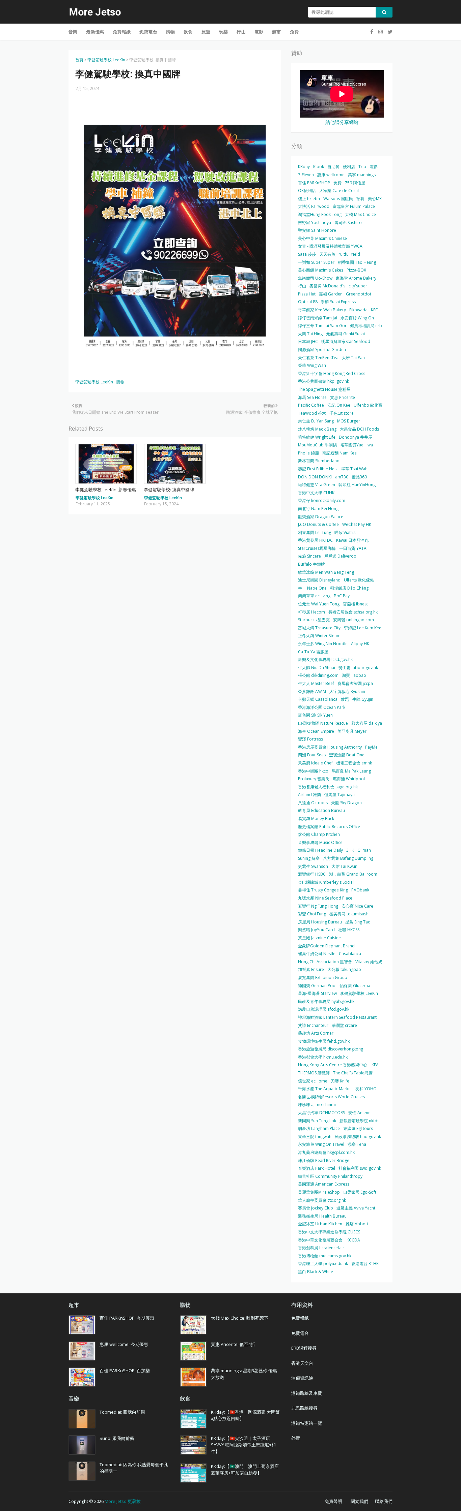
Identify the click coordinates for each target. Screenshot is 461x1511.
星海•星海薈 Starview (317, 993)
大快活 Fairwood (313, 206)
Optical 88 (308, 302)
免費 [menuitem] (294, 32)
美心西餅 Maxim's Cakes (320, 270)
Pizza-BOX (356, 270)
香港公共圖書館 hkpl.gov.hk (323, 381)
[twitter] (389, 32)
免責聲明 (333, 1501)
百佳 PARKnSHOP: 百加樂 (125, 1370)
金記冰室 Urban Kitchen (320, 1224)
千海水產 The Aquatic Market (325, 1089)
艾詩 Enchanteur (313, 1025)
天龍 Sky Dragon (346, 803)
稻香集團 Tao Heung (357, 262)
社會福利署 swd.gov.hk (359, 1168)
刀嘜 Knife (340, 1081)
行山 (302, 286)
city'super (358, 286)
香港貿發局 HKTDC (315, 540)
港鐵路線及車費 (306, 1393)
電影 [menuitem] (258, 32)
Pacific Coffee (311, 405)
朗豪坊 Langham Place (319, 1128)
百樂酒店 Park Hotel (316, 1168)
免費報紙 (300, 1318)
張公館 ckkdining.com (318, 675)
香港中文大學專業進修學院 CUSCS (329, 1232)
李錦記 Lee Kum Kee (362, 628)
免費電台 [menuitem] (148, 32)
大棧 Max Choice (360, 214)
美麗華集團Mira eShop (319, 1192)
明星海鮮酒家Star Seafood (345, 341)
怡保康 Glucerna (355, 985)
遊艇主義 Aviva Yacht (355, 1208)
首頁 (79, 60)
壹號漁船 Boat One (346, 755)
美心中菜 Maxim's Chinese (322, 238)
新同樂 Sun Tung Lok (317, 1121)
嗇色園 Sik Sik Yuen (315, 715)
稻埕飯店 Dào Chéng (349, 588)
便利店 (349, 166)
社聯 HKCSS (348, 930)
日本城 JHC (308, 341)
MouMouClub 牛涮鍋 (317, 445)
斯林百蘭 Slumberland (319, 461)
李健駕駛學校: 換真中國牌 (169, 489)
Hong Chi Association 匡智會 (325, 962)
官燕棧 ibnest (355, 604)
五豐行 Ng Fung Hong (318, 906)
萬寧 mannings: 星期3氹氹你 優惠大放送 (244, 1373)
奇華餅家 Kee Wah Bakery (322, 310)
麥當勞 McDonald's (327, 286)
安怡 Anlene (359, 1112)
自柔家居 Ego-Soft (359, 1192)
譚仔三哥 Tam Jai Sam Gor (322, 325)
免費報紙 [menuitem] (122, 32)
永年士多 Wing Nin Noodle (323, 644)
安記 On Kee (338, 405)
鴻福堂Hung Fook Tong (320, 214)
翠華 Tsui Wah (354, 469)
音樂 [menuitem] (73, 32)
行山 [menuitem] (241, 32)
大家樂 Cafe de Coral (339, 190)
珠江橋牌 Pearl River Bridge (323, 1160)
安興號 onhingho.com (353, 620)
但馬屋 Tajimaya (339, 794)
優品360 (359, 477)
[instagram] (380, 32)
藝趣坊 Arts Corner (315, 1033)
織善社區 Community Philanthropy (330, 1176)
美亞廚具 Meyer (352, 731)
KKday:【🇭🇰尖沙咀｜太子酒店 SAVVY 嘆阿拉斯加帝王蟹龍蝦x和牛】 (243, 1444)
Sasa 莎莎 (307, 254)
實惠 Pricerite (342, 397)
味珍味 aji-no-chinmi (317, 1104)
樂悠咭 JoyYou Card (316, 930)
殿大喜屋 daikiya (366, 723)
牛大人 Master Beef (316, 683)
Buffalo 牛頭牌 (311, 564)
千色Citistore (341, 413)
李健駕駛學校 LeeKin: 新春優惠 (105, 489)
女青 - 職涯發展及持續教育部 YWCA (330, 246)
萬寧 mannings (362, 175)
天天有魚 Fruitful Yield (339, 254)
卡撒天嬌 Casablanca (317, 699)
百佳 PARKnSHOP (314, 183)
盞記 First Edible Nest (318, 469)
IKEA (375, 1065)
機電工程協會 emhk (354, 763)
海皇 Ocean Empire (316, 731)
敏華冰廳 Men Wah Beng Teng (326, 572)
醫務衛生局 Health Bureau (322, 1216)
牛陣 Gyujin (362, 699)
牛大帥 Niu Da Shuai (316, 667)
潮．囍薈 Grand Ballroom (353, 874)
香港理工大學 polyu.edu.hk (323, 1263)
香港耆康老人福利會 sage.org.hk (328, 787)
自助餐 (333, 166)
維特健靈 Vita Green (316, 484)
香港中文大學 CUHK (316, 493)
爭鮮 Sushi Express (338, 302)
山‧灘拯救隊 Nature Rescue (323, 723)
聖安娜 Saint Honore (317, 230)
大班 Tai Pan (353, 357)
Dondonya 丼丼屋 (355, 437)
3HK (350, 850)
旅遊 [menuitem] (205, 32)
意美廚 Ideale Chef (315, 763)
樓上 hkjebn (309, 198)
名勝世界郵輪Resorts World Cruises (331, 1097)
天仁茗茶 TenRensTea (318, 357)
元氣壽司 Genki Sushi (345, 334)
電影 (374, 166)
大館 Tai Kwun (344, 866)
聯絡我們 (383, 1501)
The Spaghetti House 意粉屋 (324, 389)
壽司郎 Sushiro (348, 222)
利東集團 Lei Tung (314, 532)
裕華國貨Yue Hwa (356, 445)
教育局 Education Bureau (321, 810)
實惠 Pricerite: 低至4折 (233, 1344)
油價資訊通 (302, 1378)
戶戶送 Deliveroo (340, 556)
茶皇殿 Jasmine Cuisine (319, 938)
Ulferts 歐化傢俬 (359, 580)
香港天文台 (302, 1363)
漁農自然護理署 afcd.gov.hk (323, 1009)
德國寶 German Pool (317, 985)
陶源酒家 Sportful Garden (322, 349)
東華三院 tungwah (314, 1136)
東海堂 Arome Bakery (356, 278)
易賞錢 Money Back (316, 818)
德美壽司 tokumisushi (349, 914)
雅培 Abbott (357, 1224)
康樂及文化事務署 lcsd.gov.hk (325, 659)
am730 (341, 477)
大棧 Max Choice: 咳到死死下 (239, 1318)
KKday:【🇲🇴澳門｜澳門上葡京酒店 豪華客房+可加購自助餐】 (245, 1469)
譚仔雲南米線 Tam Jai (317, 318)
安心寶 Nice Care (357, 906)
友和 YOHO (366, 1089)
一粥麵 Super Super (316, 262)
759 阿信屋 (355, 183)
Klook (318, 166)
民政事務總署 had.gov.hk (358, 1136)
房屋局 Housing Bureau (320, 922)
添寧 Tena (357, 1144)
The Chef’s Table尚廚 (353, 1073)
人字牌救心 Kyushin (347, 691)
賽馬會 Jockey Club (315, 1208)
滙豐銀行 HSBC (312, 874)
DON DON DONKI (315, 477)
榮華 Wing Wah (312, 365)
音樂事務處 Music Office (320, 842)
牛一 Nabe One (312, 588)
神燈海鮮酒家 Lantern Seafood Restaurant (337, 1017)
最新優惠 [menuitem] (95, 32)
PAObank (360, 890)
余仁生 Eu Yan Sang (316, 421)
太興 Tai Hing (310, 334)
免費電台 (300, 1333)
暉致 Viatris (344, 532)
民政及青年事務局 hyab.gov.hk (326, 1001)
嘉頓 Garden (331, 294)
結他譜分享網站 (341, 122)
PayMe (371, 747)
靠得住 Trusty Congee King (323, 890)
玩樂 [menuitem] (223, 32)
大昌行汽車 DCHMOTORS (321, 1112)
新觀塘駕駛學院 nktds (359, 1121)
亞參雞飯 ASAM (312, 691)
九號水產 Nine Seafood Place (325, 898)
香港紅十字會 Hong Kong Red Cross (331, 373)
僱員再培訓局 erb (366, 325)
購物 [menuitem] (170, 32)
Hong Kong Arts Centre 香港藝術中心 (332, 1065)
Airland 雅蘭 (309, 794)
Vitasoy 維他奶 (368, 962)
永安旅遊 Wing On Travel (321, 1144)
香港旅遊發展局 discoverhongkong (330, 1049)
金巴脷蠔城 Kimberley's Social (326, 882)
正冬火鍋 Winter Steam (319, 635)
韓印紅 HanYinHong (357, 484)
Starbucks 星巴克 (314, 620)
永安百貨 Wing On (357, 318)
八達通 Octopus (313, 803)
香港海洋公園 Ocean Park (321, 707)
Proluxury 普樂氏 (313, 779)
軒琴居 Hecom (311, 612)
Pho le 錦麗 (308, 453)
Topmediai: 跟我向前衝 (122, 1412)
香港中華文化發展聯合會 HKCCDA (329, 1240)
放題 (345, 699)
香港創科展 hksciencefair (321, 1248)
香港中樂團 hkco (313, 771)
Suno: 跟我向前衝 (117, 1438)
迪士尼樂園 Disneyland (319, 580)
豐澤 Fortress (310, 739)
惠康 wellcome (331, 175)
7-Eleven (306, 175)
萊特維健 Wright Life (316, 437)
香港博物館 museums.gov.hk (324, 1256)
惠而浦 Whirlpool (349, 779)
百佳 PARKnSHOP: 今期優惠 (127, 1318)
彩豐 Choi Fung (312, 914)
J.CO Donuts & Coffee (318, 524)
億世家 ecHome (312, 1081)
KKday (304, 166)
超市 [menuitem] (276, 32)
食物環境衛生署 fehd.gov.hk (324, 1041)
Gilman (364, 850)
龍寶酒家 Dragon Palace (320, 517)
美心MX (375, 198)
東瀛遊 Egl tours (358, 1128)
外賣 (295, 1438)
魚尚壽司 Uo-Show (315, 278)
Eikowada (358, 310)
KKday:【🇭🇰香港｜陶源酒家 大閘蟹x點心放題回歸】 (245, 1415)
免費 (337, 183)
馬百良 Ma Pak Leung (351, 771)
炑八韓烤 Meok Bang (317, 429)
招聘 (360, 198)
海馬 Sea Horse (312, 397)
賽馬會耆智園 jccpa (355, 683)
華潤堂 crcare (344, 1025)
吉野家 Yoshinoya (314, 222)
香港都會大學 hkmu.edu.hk (323, 1057)
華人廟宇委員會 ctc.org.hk (322, 1200)
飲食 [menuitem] (188, 32)
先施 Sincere (309, 556)
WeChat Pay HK (356, 524)
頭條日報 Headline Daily (320, 850)
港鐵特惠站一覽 (306, 1423)
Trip (362, 166)
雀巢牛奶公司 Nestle (316, 953)
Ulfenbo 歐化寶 (368, 405)
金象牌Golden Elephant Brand (326, 946)
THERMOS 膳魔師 (314, 1073)
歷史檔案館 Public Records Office (329, 826)
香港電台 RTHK (365, 1263)
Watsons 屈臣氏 (338, 198)
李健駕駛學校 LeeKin (106, 60)
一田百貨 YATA (353, 548)
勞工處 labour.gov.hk (358, 667)
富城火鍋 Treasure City (319, 628)
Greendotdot (358, 294)
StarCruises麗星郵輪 (317, 548)
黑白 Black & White (315, 1271)
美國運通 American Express (323, 1184)
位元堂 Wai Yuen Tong (319, 604)
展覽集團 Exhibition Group (322, 977)
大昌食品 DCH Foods (359, 429)
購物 (120, 382)
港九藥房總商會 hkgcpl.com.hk (326, 1152)
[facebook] (372, 32)
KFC (374, 310)
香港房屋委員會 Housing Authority (330, 747)
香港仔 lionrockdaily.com (321, 500)
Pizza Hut (307, 294)
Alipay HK (360, 644)
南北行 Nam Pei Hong (318, 508)
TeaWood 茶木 (312, 413)
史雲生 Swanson (313, 866)
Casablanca (350, 953)
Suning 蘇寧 (309, 858)
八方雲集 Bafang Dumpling (348, 858)
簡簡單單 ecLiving (314, 596)
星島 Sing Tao (358, 922)
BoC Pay (342, 596)
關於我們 (359, 1501)
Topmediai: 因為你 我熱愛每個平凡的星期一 (134, 1467)
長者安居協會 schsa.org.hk (353, 612)
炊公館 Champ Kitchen (319, 834)
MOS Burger (348, 421)
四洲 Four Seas (312, 755)
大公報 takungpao (344, 969)
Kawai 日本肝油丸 (352, 540)
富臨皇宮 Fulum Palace (354, 206)
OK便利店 (307, 190)
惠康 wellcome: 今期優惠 (124, 1344)
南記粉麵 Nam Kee (339, 453)
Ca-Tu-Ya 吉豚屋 (313, 652)
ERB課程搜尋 (304, 1348)
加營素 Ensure (311, 969)
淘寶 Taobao (354, 675)
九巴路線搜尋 (304, 1408)
